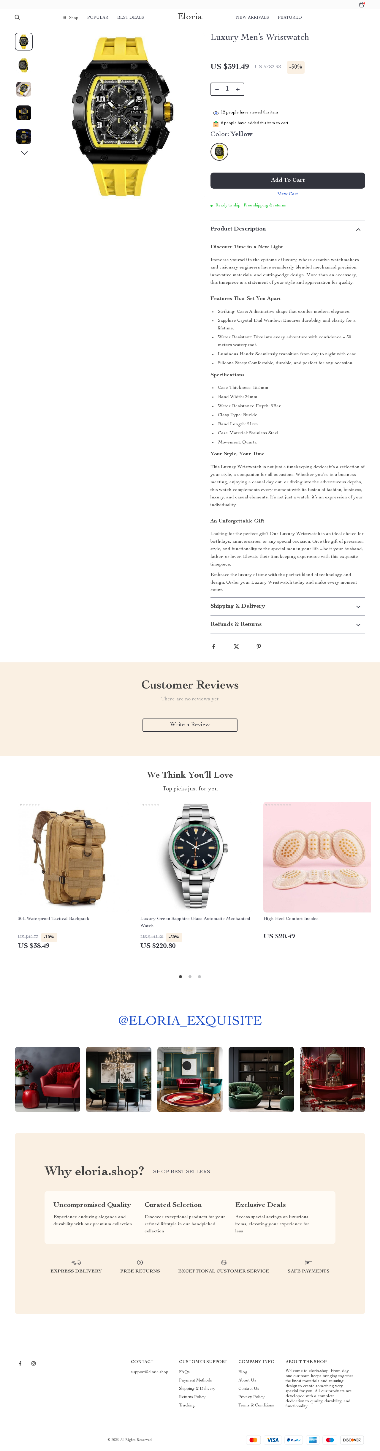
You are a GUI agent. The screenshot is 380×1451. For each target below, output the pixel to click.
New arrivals (252, 18)
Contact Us (248, 1389)
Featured (290, 18)
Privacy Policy (251, 1397)
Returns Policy (192, 1397)
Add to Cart (288, 181)
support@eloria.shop (149, 1372)
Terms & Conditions (256, 1405)
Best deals (130, 18)
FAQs (184, 1372)
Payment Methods (195, 1381)
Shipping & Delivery (197, 1389)
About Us (247, 1381)
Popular (97, 18)
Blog (242, 1372)
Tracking (187, 1405)
